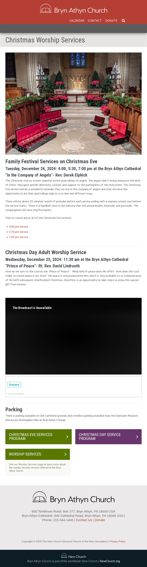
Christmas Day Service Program (100, 436)
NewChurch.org (110, 561)
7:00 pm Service (18, 237)
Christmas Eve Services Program (30, 436)
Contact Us (84, 520)
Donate (111, 21)
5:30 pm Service (18, 232)
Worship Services (25, 454)
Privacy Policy (117, 541)
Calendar (76, 21)
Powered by (15, 394)
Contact (95, 21)
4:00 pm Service (18, 226)
